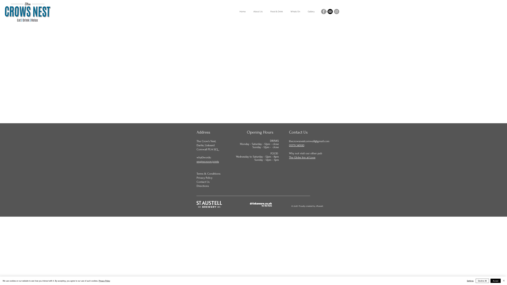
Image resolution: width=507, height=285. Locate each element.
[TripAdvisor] (330, 11)
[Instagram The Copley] (336, 11)
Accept (495, 280)
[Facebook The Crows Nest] (323, 11)
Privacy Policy (104, 280)
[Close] (503, 281)
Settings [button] (470, 280)
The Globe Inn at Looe (302, 157)
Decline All (482, 280)
